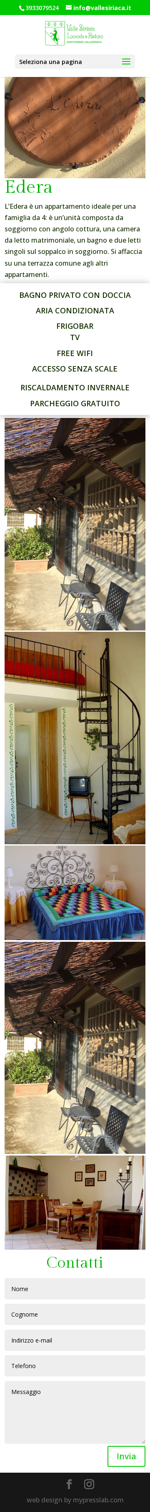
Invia (126, 1456)
